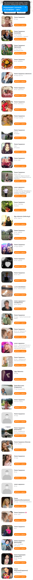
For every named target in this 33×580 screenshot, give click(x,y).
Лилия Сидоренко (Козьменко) (19, 428)
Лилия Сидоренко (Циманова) (19, 46)
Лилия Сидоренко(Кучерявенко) (22, 499)
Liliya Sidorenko (18, 371)
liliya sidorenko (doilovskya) (22, 216)
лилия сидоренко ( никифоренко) (19, 301)
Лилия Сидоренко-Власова (22, 442)
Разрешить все (10, 12)
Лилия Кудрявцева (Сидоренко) (19, 555)
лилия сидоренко (19, 187)
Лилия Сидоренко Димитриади (19, 541)
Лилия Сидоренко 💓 (20, 512)
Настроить (21, 12)
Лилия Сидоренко (19, 17)
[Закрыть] (25, 7)
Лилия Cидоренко (19, 130)
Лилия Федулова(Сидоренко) (21, 569)
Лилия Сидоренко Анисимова (19, 32)
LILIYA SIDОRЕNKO (20, 287)
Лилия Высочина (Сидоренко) (19, 386)
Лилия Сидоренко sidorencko (23, 73)
